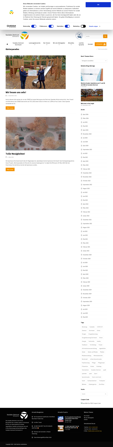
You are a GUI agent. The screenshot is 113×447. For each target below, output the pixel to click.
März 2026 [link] (85, 118)
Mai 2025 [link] (85, 126)
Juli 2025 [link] (85, 122)
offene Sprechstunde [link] (96, 359)
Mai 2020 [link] (85, 270)
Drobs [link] (98, 330)
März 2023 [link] (85, 165)
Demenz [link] (84, 330)
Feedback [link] (84, 345)
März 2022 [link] (85, 208)
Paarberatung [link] (86, 362)
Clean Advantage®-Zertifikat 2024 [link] (42, 437)
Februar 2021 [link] (86, 247)
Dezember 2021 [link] (87, 219)
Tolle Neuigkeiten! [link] (15, 153)
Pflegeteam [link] (101, 362)
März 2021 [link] (85, 243)
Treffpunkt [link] (102, 380)
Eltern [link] (101, 337)
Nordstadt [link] (85, 359)
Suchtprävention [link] (91, 380)
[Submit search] (105, 394)
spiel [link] (90, 373)
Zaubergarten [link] (92, 384)
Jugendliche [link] (102, 348)
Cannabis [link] (92, 327)
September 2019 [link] (87, 301)
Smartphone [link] (85, 370)
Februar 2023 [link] (86, 169)
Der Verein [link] (86, 415)
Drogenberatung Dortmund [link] (89, 337)
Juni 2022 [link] (85, 196)
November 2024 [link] (87, 134)
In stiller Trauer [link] (38, 422)
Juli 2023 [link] (85, 153)
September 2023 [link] (87, 149)
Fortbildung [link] (93, 345)
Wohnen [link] (84, 384)
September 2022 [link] (87, 184)
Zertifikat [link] (101, 384)
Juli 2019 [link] (85, 309)
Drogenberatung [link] (93, 334)
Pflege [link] (94, 362)
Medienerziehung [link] (86, 355)
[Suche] (105, 36)
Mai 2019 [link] (85, 317)
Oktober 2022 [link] (86, 180)
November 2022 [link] (87, 177)
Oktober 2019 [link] (86, 297)
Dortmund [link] (91, 330)
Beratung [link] (84, 327)
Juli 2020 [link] (85, 262)
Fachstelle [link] (91, 341)
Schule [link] (92, 366)
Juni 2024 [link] (85, 141)
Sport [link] (95, 373)
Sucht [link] (83, 380)
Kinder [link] (83, 352)
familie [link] (99, 341)
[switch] (51, 26)
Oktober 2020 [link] (86, 258)
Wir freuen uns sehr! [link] (16, 92)
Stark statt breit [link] (96, 377)
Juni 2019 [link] (85, 313)
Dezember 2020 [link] (87, 254)
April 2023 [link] (85, 161)
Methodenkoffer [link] (98, 355)
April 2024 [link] (85, 145)
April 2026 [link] (85, 114)
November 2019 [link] (87, 293)
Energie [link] (84, 341)
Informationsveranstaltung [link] (89, 348)
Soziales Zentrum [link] (96, 370)
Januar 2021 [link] (86, 251)
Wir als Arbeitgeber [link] (89, 417)
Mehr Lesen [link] (10, 108)
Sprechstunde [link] (86, 377)
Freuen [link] (100, 345)
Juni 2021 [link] (85, 235)
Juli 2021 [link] (85, 231)
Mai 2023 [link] (85, 157)
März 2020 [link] (85, 278)
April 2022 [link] (85, 204)
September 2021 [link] (87, 223)
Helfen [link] (86, 419)
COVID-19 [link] (99, 327)
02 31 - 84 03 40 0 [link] (93, 427)
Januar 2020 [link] (86, 286)
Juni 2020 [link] (85, 266)
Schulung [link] (98, 366)
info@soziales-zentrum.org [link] (95, 431)
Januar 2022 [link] (86, 216)
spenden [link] (84, 373)
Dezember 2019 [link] (87, 289)
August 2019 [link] (86, 305)
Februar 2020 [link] (86, 282)
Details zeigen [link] (93, 26)
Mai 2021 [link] (85, 239)
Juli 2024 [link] (85, 138)
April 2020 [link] (85, 274)
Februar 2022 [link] (86, 212)
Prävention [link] (85, 366)
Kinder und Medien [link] (93, 352)
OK (98, 4)
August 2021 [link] (86, 227)
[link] (11, 26)
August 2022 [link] (86, 188)
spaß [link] (104, 370)
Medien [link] (102, 352)
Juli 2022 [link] (85, 192)
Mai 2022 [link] (85, 200)
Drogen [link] (84, 334)
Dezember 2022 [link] (87, 173)
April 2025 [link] (85, 130)
